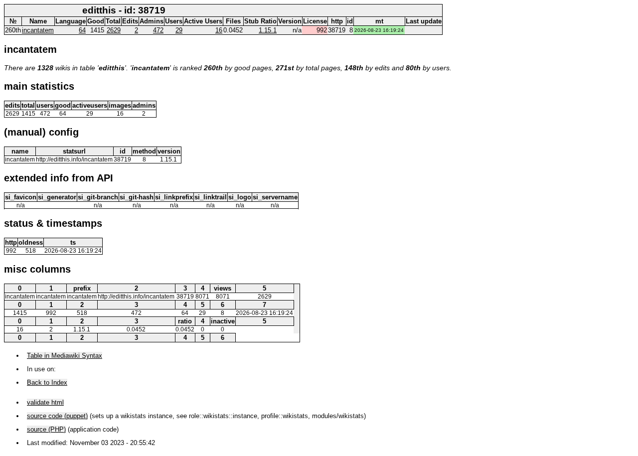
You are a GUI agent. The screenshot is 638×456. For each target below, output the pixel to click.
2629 (114, 30)
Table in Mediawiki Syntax (64, 355)
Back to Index (47, 382)
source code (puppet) (57, 416)
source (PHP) (46, 429)
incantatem (38, 30)
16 (218, 30)
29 (178, 30)
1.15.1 (268, 30)
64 (82, 30)
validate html (45, 402)
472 (158, 30)
